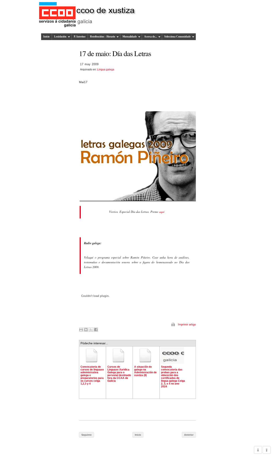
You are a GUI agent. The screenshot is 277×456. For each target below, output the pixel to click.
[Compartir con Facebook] (96, 329)
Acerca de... (150, 36)
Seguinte (86, 434)
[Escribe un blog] (86, 329)
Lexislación (60, 36)
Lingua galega (105, 69)
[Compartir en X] (91, 329)
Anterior (188, 434)
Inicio (46, 36)
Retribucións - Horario (102, 36)
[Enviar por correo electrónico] (81, 329)
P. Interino (79, 36)
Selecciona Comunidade (177, 36)
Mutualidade (129, 36)
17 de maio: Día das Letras (115, 53)
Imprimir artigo (187, 324)
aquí (161, 212)
